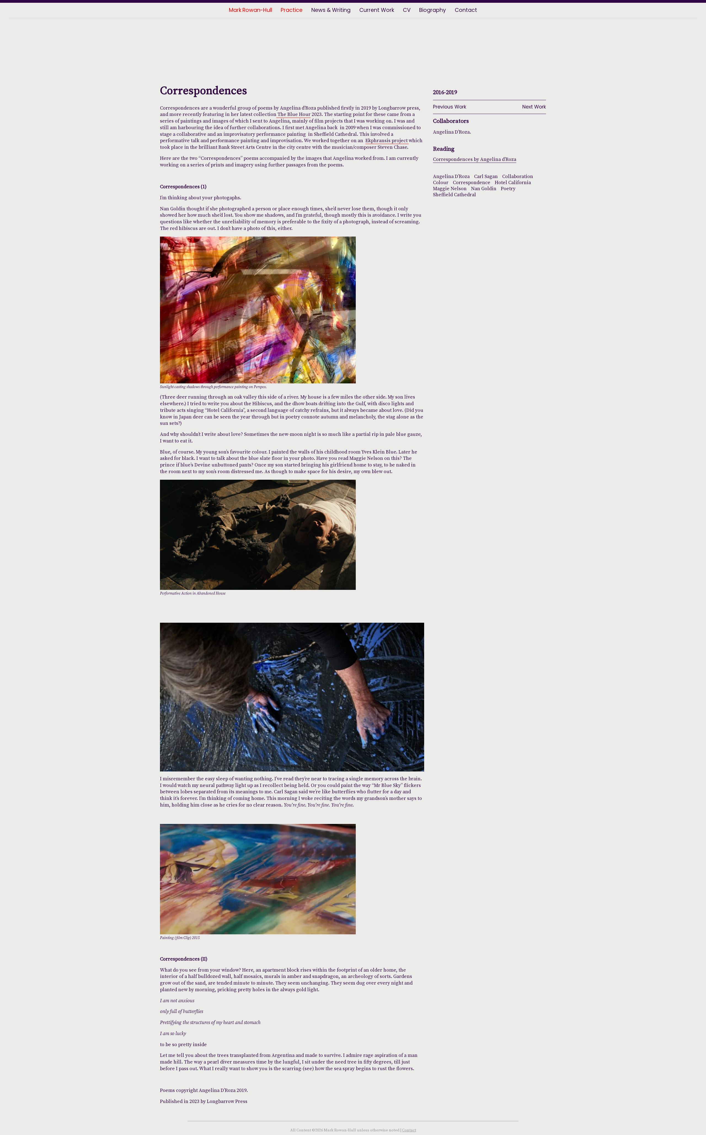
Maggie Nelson (450, 188)
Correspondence (471, 182)
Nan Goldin (483, 188)
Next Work (534, 107)
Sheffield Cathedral (454, 195)
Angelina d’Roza (451, 176)
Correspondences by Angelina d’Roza (474, 159)
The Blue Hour (293, 115)
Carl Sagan (486, 176)
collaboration (517, 176)
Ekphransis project (387, 141)
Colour (440, 182)
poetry (508, 188)
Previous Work (449, 107)
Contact (409, 1130)
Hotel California (513, 182)
